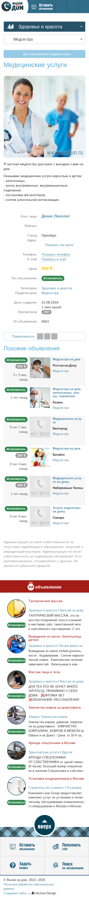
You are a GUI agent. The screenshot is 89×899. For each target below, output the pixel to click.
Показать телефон (56, 254)
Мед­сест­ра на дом (66, 359)
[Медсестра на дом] (40, 367)
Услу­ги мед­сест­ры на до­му (66, 509)
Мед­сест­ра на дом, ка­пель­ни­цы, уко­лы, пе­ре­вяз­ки (67, 392)
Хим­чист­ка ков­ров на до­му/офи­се (54, 707)
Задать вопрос (22, 865)
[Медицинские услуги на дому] (40, 486)
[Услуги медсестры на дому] (40, 516)
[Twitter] (47, 336)
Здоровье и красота (57, 288)
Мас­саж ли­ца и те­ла (44, 672)
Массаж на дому (72, 610)
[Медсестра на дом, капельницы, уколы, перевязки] (40, 397)
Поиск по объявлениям (67, 865)
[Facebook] (40, 336)
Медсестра (50, 293)
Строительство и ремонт (46, 787)
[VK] (54, 336)
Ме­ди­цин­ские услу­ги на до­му (67, 479)
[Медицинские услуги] (40, 427)
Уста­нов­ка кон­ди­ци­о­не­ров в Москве (56, 778)
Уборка (33, 717)
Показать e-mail (54, 259)
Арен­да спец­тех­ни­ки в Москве (51, 742)
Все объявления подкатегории (46, 54)
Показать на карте (59, 245)
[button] (44, 825)
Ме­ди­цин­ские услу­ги (67, 420)
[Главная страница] (13, 6)
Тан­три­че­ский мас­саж (45, 601)
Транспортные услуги (43, 752)
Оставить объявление (22, 846)
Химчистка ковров (54, 717)
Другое (67, 752)
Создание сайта (15, 893)
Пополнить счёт (67, 846)
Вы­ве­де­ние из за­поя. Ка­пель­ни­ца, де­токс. (55, 638)
